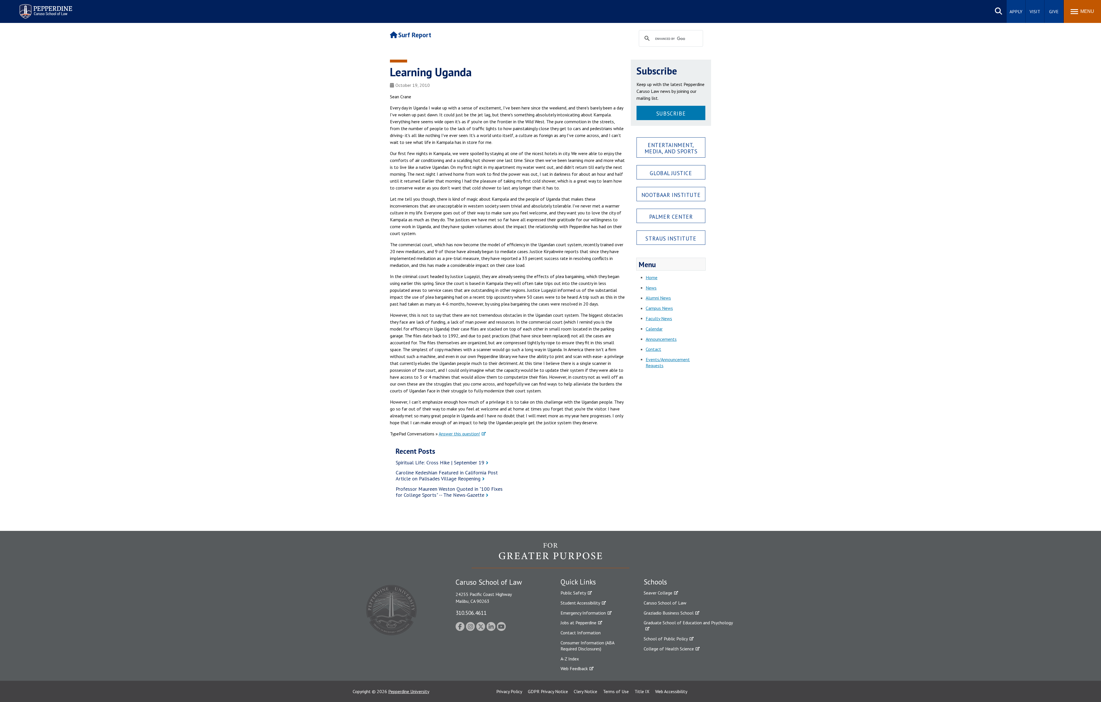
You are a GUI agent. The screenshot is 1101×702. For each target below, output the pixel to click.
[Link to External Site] (550, 555)
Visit (1035, 11)
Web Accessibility (671, 691)
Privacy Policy (509, 691)
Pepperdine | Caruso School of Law (45, 8)
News (651, 288)
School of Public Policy (666, 639)
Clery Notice (585, 691)
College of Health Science (669, 649)
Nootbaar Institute (670, 194)
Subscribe (671, 113)
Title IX (642, 691)
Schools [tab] (655, 581)
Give (1054, 11)
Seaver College (658, 593)
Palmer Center (671, 216)
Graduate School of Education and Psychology (688, 622)
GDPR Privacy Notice (548, 691)
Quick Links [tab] (578, 581)
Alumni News (658, 298)
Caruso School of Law (665, 603)
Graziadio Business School (669, 613)
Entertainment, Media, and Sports (671, 148)
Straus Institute (670, 238)
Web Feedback (574, 668)
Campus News (659, 308)
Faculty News (659, 318)
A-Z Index (570, 659)
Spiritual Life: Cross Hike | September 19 (440, 462)
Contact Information (581, 632)
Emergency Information (583, 613)
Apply (1016, 11)
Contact (653, 349)
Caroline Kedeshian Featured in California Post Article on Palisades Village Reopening (447, 475)
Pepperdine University (408, 691)
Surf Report (414, 35)
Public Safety (573, 593)
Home (651, 277)
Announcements (661, 339)
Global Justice (671, 173)
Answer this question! (459, 434)
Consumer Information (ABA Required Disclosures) (587, 646)
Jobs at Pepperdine (578, 622)
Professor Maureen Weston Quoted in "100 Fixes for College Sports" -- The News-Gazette (449, 492)
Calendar (654, 329)
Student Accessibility (580, 603)
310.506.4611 (471, 612)
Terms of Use (616, 691)
